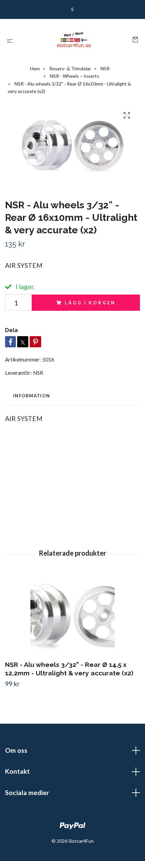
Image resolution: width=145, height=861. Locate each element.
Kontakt (17, 771)
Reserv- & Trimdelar (70, 68)
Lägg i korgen (90, 302)
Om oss (16, 750)
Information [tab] (31, 395)
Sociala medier (27, 792)
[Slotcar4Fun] (73, 39)
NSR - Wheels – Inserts (74, 76)
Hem (35, 68)
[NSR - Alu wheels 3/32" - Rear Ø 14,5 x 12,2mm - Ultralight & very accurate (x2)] (72, 615)
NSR (105, 68)
